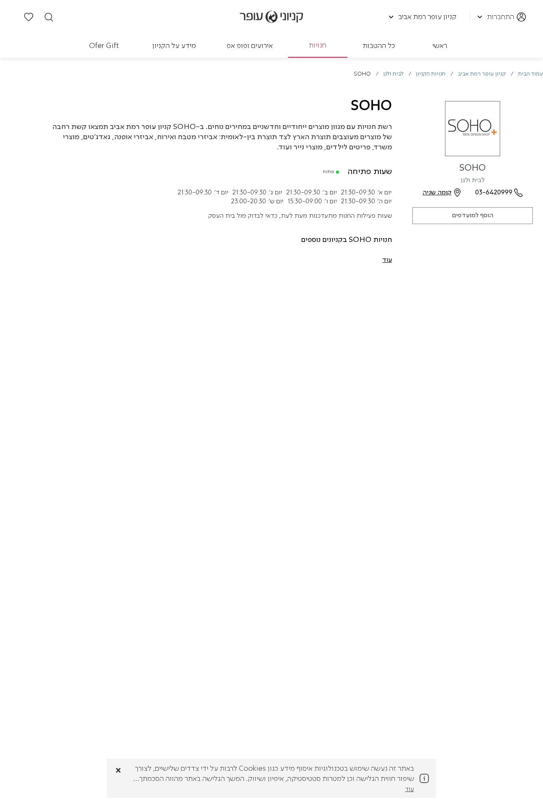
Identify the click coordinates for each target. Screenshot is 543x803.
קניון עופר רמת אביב (482, 74)
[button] (387, 260)
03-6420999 (493, 192)
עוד (409, 789)
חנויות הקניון (430, 74)
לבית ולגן (393, 74)
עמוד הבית (530, 74)
